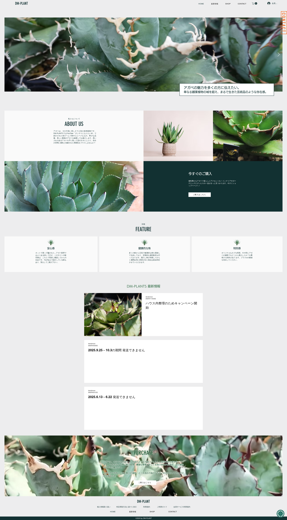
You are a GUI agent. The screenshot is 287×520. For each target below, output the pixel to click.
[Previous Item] (8, 54)
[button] (255, 3)
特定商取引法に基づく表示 (126, 507)
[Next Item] (278, 54)
